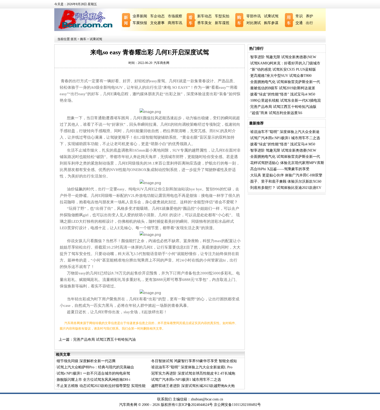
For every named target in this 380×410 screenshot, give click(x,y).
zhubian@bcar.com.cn (207, 399)
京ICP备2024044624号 (195, 405)
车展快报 (140, 23)
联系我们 (164, 399)
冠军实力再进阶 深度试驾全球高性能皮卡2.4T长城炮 (193, 373)
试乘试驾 (271, 16)
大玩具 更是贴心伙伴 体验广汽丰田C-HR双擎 (286, 175)
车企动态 (157, 16)
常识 (299, 16)
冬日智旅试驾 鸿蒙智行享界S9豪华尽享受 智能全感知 (194, 361)
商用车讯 (175, 23)
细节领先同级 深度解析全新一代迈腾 (86, 361)
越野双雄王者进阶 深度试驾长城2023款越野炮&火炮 (193, 386)
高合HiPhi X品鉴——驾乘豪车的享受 (279, 169)
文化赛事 (157, 23)
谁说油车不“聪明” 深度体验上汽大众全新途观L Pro (191, 367)
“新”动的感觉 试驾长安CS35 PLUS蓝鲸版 (283, 69)
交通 (299, 23)
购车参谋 (271, 23)
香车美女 (204, 23)
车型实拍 (222, 16)
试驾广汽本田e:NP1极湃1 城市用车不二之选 (186, 380)
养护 (309, 16)
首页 (74, 39)
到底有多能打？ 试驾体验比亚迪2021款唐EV (285, 188)
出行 (309, 23)
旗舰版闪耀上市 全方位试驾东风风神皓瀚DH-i (93, 380)
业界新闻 (140, 16)
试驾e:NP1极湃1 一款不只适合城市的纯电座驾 (93, 373)
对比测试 (253, 23)
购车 (83, 39)
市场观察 (175, 16)
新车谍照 (222, 23)
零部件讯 (253, 16)
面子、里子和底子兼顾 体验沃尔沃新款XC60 (285, 181)
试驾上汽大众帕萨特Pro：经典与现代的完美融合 (95, 367)
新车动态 (204, 16)
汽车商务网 (161, 63)
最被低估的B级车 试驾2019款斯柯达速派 (282, 88)
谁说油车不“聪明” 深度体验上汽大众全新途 (285, 132)
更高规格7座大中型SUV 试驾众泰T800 (280, 76)
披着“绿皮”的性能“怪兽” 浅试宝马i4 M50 (282, 94)
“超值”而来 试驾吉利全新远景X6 (276, 113)
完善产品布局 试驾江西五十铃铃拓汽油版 (283, 107)
